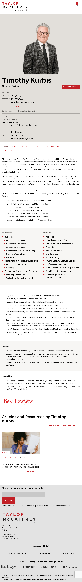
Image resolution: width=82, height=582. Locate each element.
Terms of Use (45, 554)
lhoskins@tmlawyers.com (23, 139)
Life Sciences (52, 254)
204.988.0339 (17, 135)
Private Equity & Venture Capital (60, 261)
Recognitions (56, 146)
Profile (6, 146)
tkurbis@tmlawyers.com (22, 102)
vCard (17, 106)
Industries (25, 146)
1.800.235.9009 (13, 538)
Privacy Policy (68, 554)
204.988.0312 (17, 95)
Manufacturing (52, 257)
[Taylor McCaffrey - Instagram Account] (47, 546)
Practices (15, 146)
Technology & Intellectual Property (21, 271)
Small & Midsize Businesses (58, 271)
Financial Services (54, 250)
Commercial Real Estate (16, 264)
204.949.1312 (11, 534)
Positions (35, 146)
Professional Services (56, 264)
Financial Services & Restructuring (20, 251)
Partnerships (11, 258)
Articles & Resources (11, 151)
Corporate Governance (15, 247)
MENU (77, 6)
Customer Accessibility (17, 554)
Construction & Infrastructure (59, 244)
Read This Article (28, 472)
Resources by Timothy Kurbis (63, 425)
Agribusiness (52, 237)
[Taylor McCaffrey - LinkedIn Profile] (44, 546)
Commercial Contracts (15, 240)
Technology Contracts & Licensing (20, 278)
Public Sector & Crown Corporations (62, 268)
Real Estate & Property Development (22, 261)
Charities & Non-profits (56, 240)
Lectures (45, 146)
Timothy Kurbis (10, 457)
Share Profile (70, 87)
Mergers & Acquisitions (15, 254)
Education (50, 247)
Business (9, 237)
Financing (10, 268)
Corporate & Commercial (16, 244)
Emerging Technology (15, 275)
